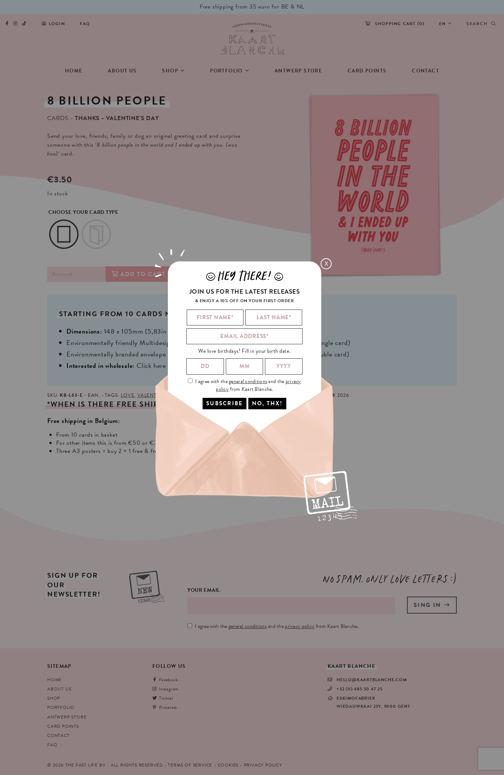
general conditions (248, 381)
